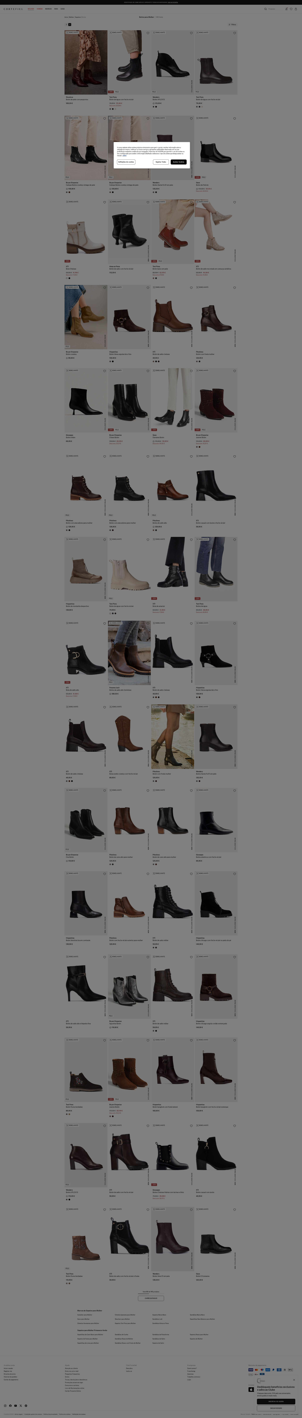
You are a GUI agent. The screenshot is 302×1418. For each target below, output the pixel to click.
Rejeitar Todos (161, 162)
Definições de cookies (126, 162)
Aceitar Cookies (178, 162)
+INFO (124, 155)
